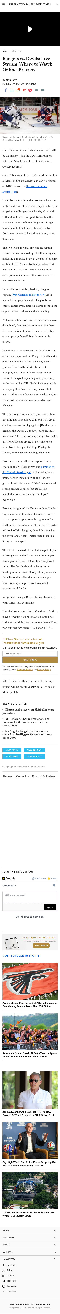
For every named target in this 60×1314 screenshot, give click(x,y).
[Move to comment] (43, 90)
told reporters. (36, 294)
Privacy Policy (44, 669)
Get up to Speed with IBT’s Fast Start (39, 938)
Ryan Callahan (20, 294)
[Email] (36, 90)
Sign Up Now (41, 945)
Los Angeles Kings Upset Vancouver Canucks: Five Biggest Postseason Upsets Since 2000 (27, 734)
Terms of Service (25, 669)
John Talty (11, 79)
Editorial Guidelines (44, 776)
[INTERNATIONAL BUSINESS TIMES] (30, 5)
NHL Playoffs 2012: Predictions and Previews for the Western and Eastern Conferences (26, 722)
